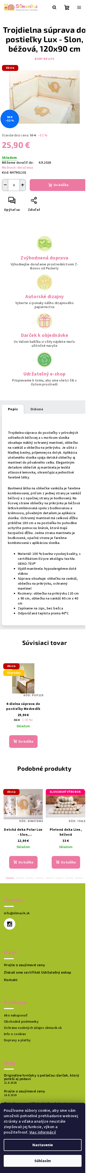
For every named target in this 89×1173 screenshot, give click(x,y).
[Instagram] (9, 924)
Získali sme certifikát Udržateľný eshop (37, 972)
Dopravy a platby (17, 1040)
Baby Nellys (44, 59)
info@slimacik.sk (17, 913)
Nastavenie (42, 1145)
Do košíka (61, 185)
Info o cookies (15, 1034)
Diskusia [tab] (37, 409)
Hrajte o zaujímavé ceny (24, 965)
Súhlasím (42, 1161)
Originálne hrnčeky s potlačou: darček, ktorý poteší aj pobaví (41, 1077)
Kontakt (11, 980)
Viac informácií (42, 1132)
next (83, 804)
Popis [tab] (13, 409)
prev (6, 804)
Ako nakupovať (15, 1015)
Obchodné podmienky (21, 1021)
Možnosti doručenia (17, 167)
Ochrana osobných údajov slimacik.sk (33, 1027)
